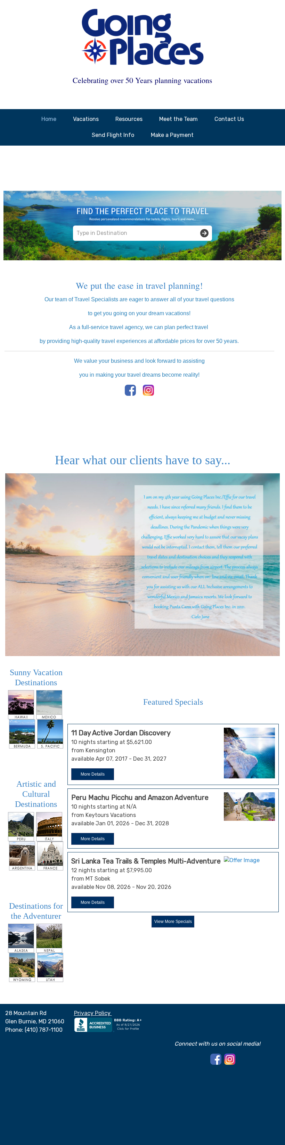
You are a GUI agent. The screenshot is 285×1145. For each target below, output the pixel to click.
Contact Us (229, 119)
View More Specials (173, 921)
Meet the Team (178, 119)
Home (48, 119)
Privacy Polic (90, 1013)
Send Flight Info (113, 135)
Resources (128, 119)
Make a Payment (172, 135)
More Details (93, 774)
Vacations (86, 119)
